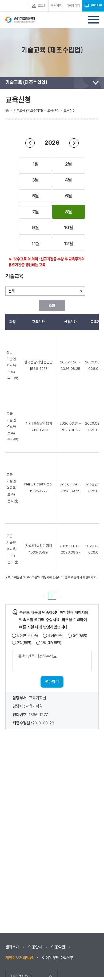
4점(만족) (55, 635)
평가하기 (52, 681)
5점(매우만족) (27, 635)
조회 (52, 305)
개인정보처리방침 (19, 957)
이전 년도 (30, 143)
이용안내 (35, 947)
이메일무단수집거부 (57, 957)
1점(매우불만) (51, 643)
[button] (35, 164)
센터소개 (12, 947)
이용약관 (58, 947)
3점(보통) (80, 635)
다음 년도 (74, 143)
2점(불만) (24, 643)
